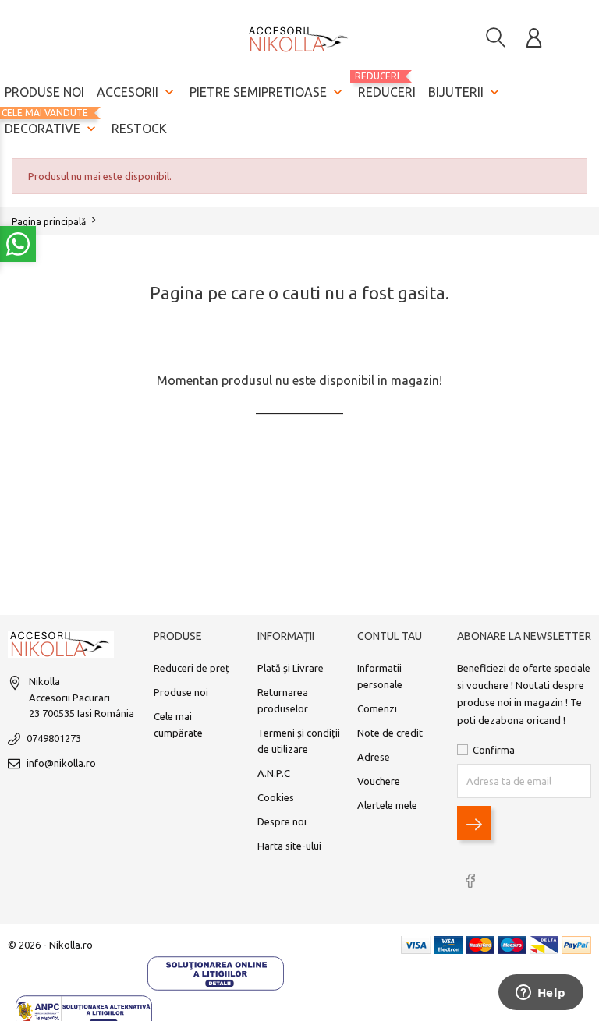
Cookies (275, 797)
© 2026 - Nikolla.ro (50, 944)
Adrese (373, 756)
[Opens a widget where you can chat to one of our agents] (540, 993)
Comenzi (377, 708)
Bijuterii (465, 92)
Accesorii (137, 92)
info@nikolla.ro (61, 763)
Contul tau (389, 636)
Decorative (52, 122)
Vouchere (378, 780)
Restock (139, 129)
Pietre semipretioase (268, 92)
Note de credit (390, 732)
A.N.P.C (273, 773)
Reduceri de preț (191, 667)
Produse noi (44, 92)
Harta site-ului (289, 845)
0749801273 (54, 738)
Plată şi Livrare (290, 667)
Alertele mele (387, 805)
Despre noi (282, 821)
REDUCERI (387, 85)
